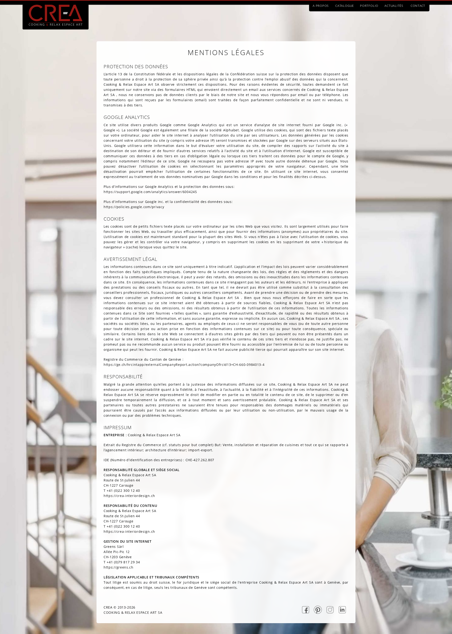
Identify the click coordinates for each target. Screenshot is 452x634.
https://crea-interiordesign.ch (129, 495)
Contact (418, 6)
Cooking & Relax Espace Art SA (133, 612)
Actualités (393, 6)
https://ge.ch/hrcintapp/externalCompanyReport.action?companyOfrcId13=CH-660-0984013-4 (184, 364)
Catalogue (344, 6)
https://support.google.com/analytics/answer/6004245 (150, 192)
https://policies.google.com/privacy (134, 207)
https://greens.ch (118, 567)
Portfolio (369, 6)
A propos (321, 6)
